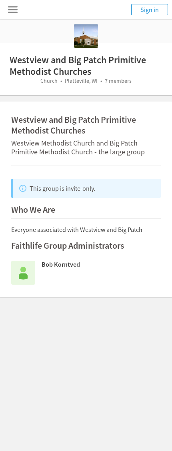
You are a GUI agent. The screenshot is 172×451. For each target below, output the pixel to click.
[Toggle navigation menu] (13, 10)
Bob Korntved (61, 264)
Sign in (149, 10)
